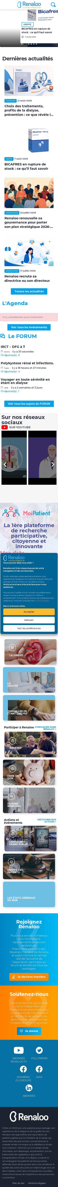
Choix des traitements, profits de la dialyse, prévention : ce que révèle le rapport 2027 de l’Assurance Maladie (28, 110)
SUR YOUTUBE (20, 427)
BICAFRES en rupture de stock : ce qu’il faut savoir (26, 166)
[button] (29, 291)
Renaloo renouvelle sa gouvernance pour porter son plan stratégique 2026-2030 (27, 222)
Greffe (27, 24)
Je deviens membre (31, 977)
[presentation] (5, 464)
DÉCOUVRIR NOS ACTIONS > (46, 820)
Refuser (29, 620)
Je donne (31, 1031)
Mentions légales (37, 1183)
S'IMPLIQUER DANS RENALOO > (45, 728)
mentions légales (42, 600)
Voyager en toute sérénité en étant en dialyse (25, 381)
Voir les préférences (29, 628)
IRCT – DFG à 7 (13, 346)
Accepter (29, 611)
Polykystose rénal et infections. (27, 363)
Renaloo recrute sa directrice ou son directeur (27, 278)
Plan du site (18, 1183)
